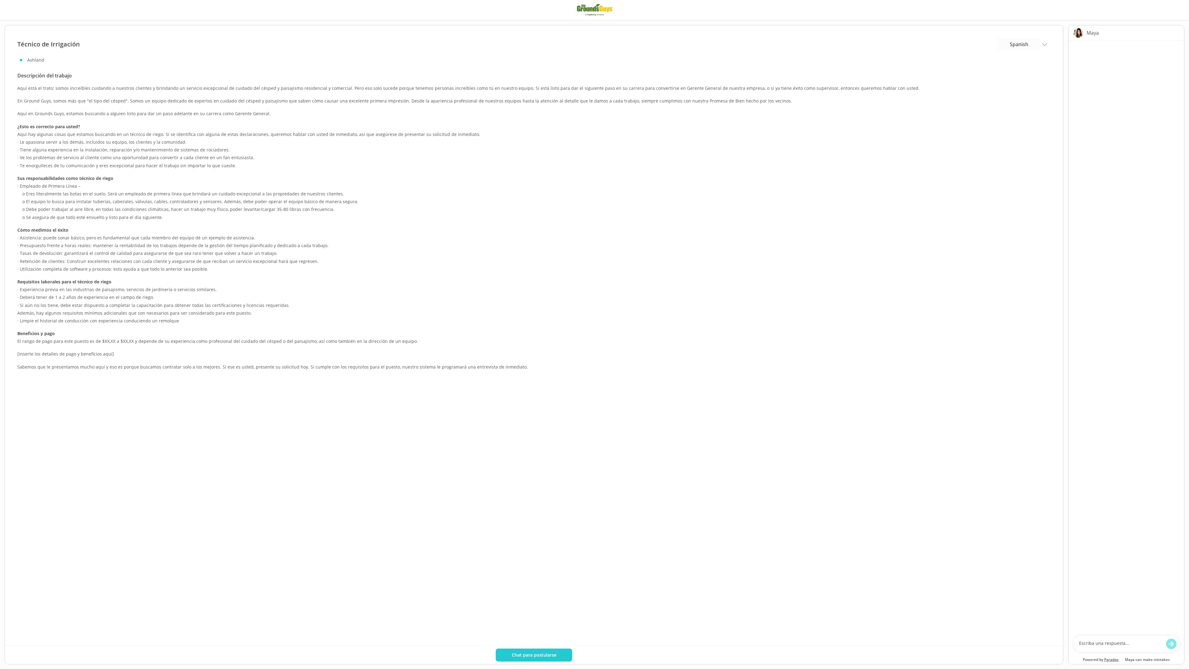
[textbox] (1120, 643)
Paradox (1111, 659)
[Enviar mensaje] (1171, 644)
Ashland (35, 60)
